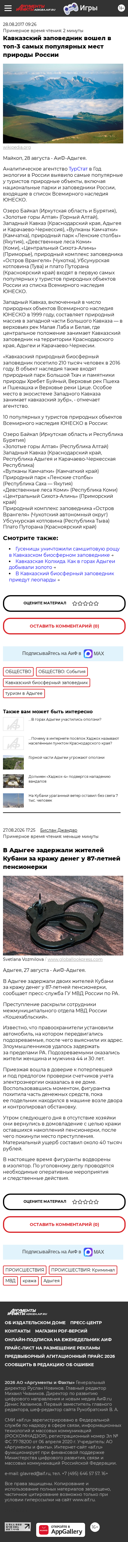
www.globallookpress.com (75, 959)
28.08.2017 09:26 (20, 24)
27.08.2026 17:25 (19, 830)
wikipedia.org (17, 147)
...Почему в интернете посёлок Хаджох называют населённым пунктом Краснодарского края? (74, 740)
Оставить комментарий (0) (64, 626)
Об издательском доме (35, 1322)
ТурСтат (78, 169)
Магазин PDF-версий (61, 1331)
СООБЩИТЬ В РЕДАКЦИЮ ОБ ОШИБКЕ (49, 1364)
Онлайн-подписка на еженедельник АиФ (58, 1339)
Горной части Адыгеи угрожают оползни (66, 757)
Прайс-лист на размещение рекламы (52, 1348)
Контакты (17, 1331)
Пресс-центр (86, 1322)
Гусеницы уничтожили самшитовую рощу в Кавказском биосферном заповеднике (64, 552)
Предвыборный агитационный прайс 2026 (60, 1356)
